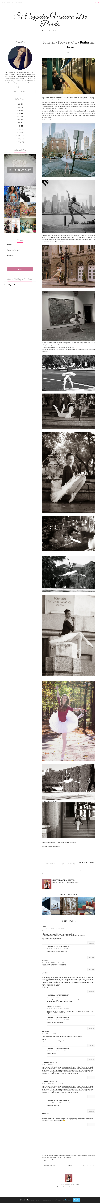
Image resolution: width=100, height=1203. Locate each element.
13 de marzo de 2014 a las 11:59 (53, 962)
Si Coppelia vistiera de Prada (58, 947)
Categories (18, 3)
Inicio (70, 1165)
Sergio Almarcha (68, 347)
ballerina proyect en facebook (59, 120)
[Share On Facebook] (66, 864)
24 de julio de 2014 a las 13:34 (52, 1083)
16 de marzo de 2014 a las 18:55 (58, 1019)
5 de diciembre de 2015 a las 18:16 (54, 1116)
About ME (9, 3)
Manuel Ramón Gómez (55, 1006)
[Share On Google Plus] (69, 864)
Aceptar (76, 1200)
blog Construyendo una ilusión (52, 345)
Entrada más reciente (50, 1166)
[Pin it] (71, 864)
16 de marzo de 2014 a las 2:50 (57, 1051)
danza (84, 865)
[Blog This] (73, 864)
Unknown (45, 1031)
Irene (44, 926)
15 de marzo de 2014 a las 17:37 (53, 975)
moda (88, 865)
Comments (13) (50, 863)
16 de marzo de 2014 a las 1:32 (52, 1033)
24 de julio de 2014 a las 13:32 (52, 1064)
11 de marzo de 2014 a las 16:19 (58, 948)
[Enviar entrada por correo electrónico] (68, 873)
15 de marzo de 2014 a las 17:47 (58, 997)
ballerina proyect (87, 862)
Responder (91, 943)
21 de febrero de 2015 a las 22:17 (58, 1102)
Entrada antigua (89, 1166)
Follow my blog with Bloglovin (51, 846)
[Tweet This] (64, 864)
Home (3, 3)
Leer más (68, 1200)
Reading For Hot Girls (50, 1062)
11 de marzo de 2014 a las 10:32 (53, 928)
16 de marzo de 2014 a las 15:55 (58, 1008)
